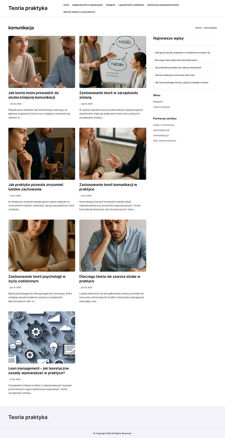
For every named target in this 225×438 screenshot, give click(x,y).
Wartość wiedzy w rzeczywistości (79, 12)
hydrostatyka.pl (161, 130)
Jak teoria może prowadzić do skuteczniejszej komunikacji (33, 95)
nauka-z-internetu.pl (163, 125)
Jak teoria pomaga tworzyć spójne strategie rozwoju (181, 82)
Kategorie (110, 5)
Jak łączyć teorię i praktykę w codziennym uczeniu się (182, 52)
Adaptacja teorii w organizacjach (87, 5)
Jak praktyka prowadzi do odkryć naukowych (178, 67)
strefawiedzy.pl (161, 135)
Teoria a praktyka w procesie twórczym (175, 75)
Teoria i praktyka (161, 107)
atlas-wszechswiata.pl (164, 140)
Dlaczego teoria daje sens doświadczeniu (176, 60)
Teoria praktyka (28, 8)
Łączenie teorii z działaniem (131, 5)
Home (66, 5)
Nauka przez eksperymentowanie (163, 5)
